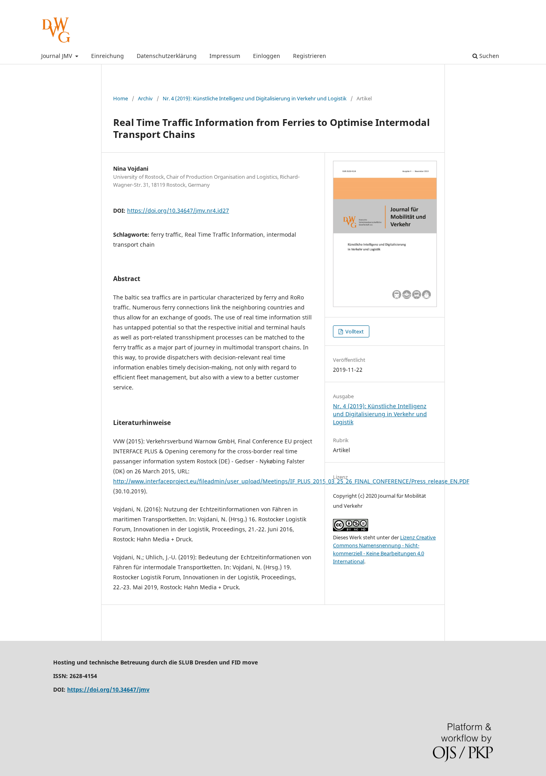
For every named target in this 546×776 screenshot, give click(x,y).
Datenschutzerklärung (167, 56)
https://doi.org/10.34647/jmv (108, 689)
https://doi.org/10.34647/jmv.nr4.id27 (178, 210)
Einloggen (266, 56)
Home (120, 98)
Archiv (145, 98)
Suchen (488, 56)
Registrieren (309, 56)
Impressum (224, 56)
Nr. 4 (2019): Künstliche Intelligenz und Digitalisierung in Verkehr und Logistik (255, 98)
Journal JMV (57, 56)
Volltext (354, 331)
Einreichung (107, 56)
